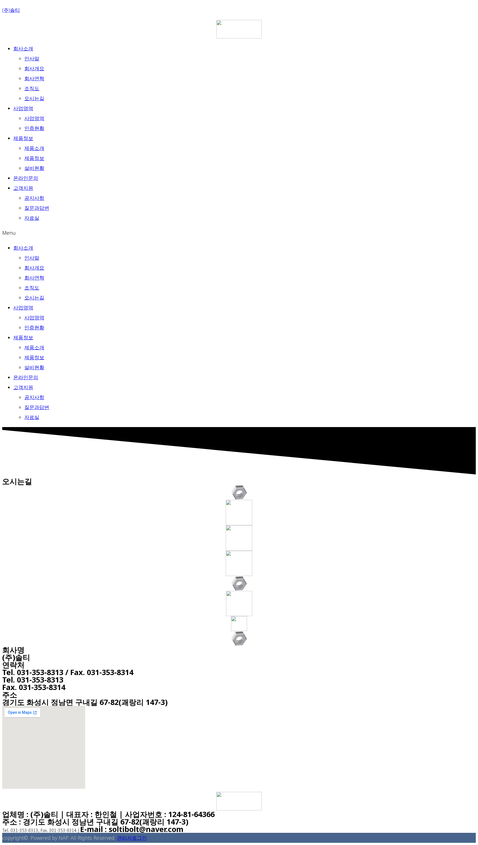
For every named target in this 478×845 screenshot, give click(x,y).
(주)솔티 (11, 10)
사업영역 (23, 108)
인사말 (31, 58)
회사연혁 (34, 78)
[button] (239, 233)
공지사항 (34, 198)
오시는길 (34, 98)
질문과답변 (36, 208)
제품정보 (23, 138)
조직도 (31, 88)
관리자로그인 (132, 837)
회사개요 (34, 68)
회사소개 (23, 48)
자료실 (31, 218)
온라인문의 (25, 178)
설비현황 (34, 168)
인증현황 (34, 128)
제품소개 (34, 148)
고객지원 (23, 188)
